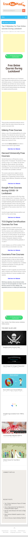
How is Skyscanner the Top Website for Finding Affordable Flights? (14, 507)
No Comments (22, 31)
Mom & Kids (5, 532)
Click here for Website (14, 217)
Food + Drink (13, 530)
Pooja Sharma (6, 31)
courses (7, 322)
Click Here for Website (14, 250)
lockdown (22, 322)
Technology (12, 22)
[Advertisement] (14, 43)
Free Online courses (14, 322)
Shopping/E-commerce (15, 532)
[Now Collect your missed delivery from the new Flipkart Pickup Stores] (14, 381)
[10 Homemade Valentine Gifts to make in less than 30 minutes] (14, 428)
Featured (6, 22)
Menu (3, 17)
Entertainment (5, 530)
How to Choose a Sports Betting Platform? (15, 518)
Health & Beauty (21, 530)
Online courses (5, 324)
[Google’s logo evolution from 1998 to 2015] (14, 405)
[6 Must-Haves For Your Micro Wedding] (14, 450)
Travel (24, 532)
